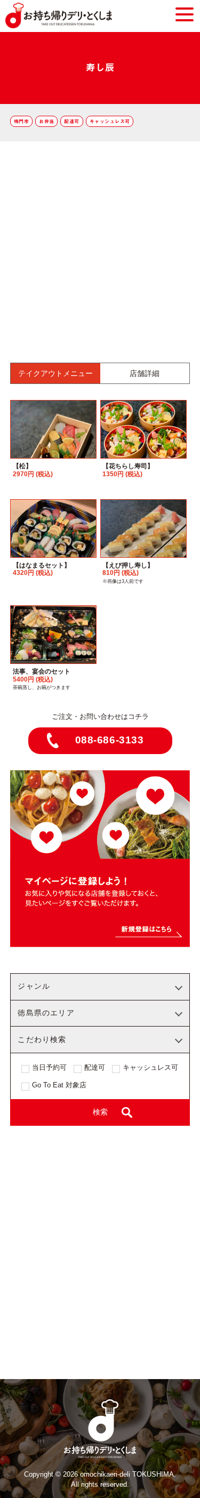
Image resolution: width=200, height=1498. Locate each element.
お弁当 (46, 121)
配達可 (71, 121)
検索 (100, 1112)
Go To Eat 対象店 (59, 1085)
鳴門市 (21, 121)
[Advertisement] (100, 247)
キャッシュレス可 (110, 121)
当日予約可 (49, 1067)
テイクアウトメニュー (55, 373)
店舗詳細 (144, 373)
